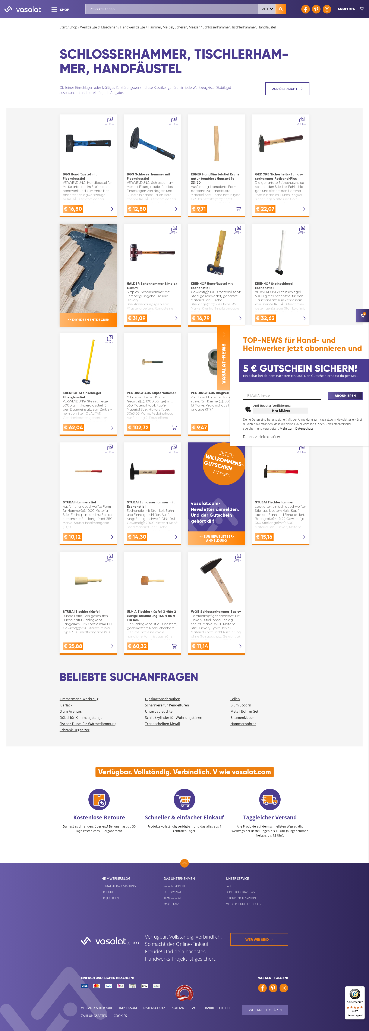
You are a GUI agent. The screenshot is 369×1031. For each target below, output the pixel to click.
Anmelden (347, 9)
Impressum (128, 1008)
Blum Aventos (71, 711)
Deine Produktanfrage (241, 892)
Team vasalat (172, 898)
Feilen (235, 699)
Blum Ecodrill (241, 705)
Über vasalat (172, 892)
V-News (223, 364)
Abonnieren (345, 396)
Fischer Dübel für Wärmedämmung (88, 723)
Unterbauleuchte (159, 711)
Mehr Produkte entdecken (243, 904)
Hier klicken (281, 410)
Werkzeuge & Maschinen (98, 27)
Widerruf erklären (265, 1010)
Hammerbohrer (243, 723)
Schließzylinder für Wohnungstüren (173, 717)
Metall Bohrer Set (244, 711)
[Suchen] (280, 9)
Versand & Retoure (97, 1008)
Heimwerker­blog (116, 878)
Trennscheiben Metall (162, 723)
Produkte (108, 892)
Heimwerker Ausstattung (119, 886)
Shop (73, 27)
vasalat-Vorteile (175, 886)
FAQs (229, 886)
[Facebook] (305, 9)
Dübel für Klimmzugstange (81, 717)
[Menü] (362, 988)
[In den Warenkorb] (238, 209)
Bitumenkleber (242, 717)
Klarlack (66, 705)
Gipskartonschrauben (162, 699)
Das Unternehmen (179, 878)
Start (63, 27)
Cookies (120, 1015)
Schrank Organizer (74, 730)
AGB (195, 1008)
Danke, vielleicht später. (262, 436)
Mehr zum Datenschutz (296, 428)
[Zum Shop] (362, 9)
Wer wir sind (257, 940)
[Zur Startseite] (22, 9)
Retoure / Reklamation (241, 898)
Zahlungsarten (94, 1015)
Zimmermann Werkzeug (79, 699)
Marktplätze (172, 904)
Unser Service (237, 878)
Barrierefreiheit (218, 1008)
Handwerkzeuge (132, 27)
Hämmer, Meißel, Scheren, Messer (174, 27)
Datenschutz (154, 1008)
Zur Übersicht (285, 89)
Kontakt (179, 1008)
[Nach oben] (184, 863)
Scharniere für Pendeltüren (167, 705)
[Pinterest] (316, 9)
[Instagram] (327, 9)
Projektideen (110, 898)
